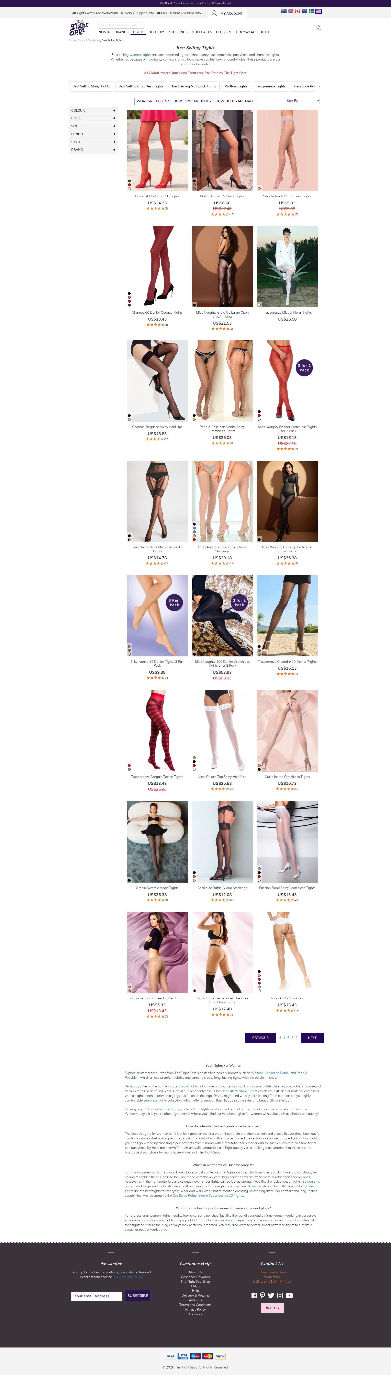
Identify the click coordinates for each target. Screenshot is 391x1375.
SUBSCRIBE (137, 1295)
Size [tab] (74, 126)
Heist (155, 1147)
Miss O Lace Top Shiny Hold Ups (222, 776)
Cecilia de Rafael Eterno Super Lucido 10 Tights (208, 1195)
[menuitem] (105, 32)
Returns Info (192, 13)
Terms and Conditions (195, 1305)
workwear (228, 1220)
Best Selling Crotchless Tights (141, 86)
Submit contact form (272, 1272)
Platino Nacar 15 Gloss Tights (222, 196)
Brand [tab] (77, 149)
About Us (195, 1272)
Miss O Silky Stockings (287, 998)
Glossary (195, 1314)
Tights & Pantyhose (89, 40)
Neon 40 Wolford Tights (239, 1091)
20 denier (309, 1181)
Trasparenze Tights (271, 86)
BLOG (274, 1308)
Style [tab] (76, 142)
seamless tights (155, 1100)
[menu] (206, 33)
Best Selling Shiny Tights (91, 86)
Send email (272, 1277)
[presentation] (319, 86)
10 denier (254, 1186)
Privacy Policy (195, 1309)
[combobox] (121, 25)
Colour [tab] (78, 110)
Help (195, 1290)
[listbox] (129, 185)
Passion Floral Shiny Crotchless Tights (287, 888)
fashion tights (169, 1109)
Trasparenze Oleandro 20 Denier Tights (287, 661)
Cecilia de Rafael (277, 1073)
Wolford (257, 1073)
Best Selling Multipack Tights (194, 86)
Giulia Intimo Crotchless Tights (287, 776)
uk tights (144, 1133)
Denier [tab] (77, 134)
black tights (189, 1086)
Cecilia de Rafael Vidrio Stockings (222, 888)
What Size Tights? (153, 101)
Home (73, 40)
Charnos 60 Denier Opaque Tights (157, 312)
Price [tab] (76, 118)
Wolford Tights (236, 86)
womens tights (141, 54)
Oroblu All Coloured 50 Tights (157, 196)
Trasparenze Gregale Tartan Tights (157, 776)
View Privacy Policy (128, 1277)
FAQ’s (195, 1286)
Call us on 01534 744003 (272, 1281)
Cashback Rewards (195, 1277)
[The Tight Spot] (83, 28)
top (4, 1351)
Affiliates (195, 1300)
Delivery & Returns (195, 1295)
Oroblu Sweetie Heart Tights (157, 888)
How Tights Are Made (235, 101)
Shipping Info (144, 13)
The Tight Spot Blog (195, 1281)
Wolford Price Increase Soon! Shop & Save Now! (195, 3)
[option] (129, 181)
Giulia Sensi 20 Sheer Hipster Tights (157, 998)
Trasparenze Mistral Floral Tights (287, 312)
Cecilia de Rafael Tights (312, 86)
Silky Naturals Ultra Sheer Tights (287, 196)
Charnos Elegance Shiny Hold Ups (157, 427)
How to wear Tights (192, 101)
